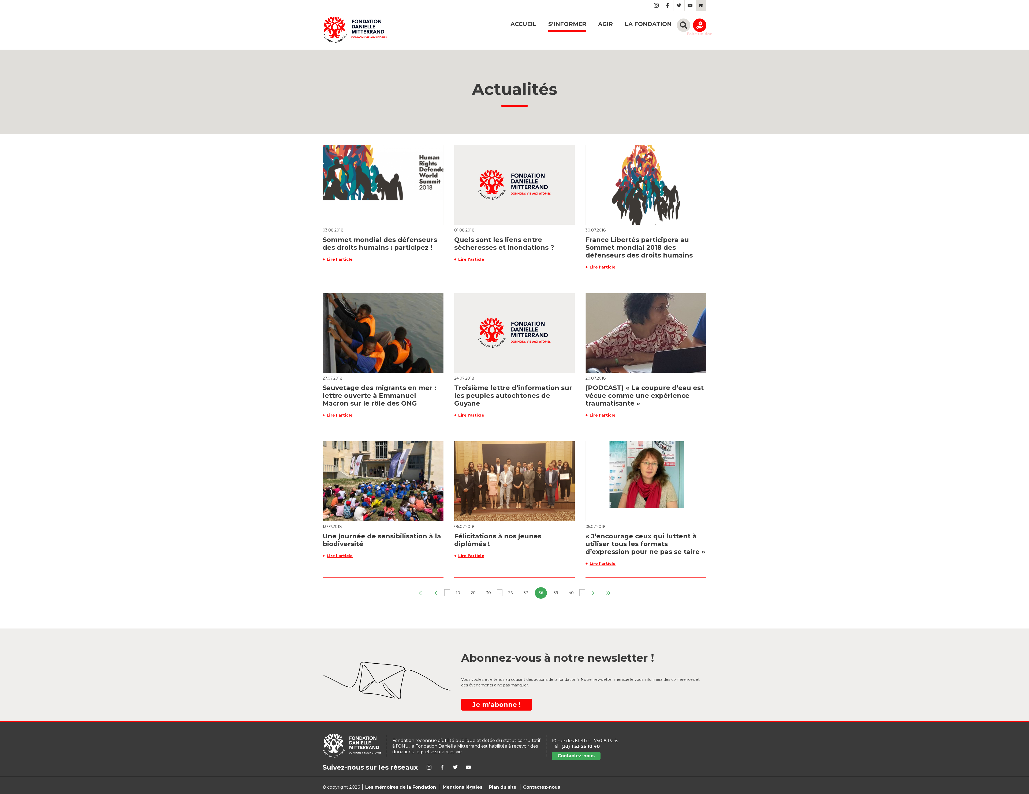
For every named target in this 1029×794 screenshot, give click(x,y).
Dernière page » (608, 593)
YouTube (690, 5)
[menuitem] (701, 5)
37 (526, 592)
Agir (605, 24)
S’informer (567, 24)
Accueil (523, 24)
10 (458, 592)
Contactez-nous (576, 755)
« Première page (421, 593)
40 (571, 592)
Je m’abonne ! (496, 704)
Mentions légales (462, 787)
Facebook (667, 5)
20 (473, 592)
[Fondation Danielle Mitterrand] (355, 30)
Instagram (656, 5)
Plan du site (502, 787)
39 (556, 592)
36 (510, 592)
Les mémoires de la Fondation (400, 787)
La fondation (648, 24)
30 (488, 592)
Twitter (678, 5)
